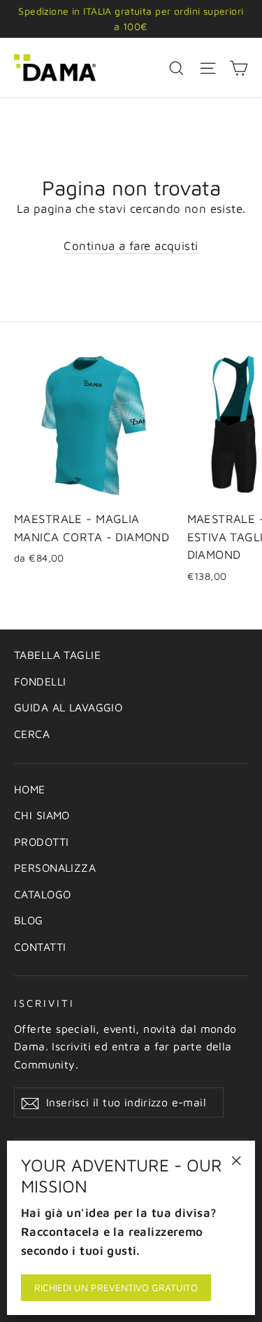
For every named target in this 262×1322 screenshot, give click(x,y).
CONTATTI (40, 946)
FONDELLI (40, 681)
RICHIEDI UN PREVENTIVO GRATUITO (116, 1287)
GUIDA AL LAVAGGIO (68, 707)
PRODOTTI (41, 841)
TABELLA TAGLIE (57, 654)
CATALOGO (42, 894)
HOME (29, 789)
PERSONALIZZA (55, 867)
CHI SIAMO (42, 815)
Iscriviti (44, 1003)
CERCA (32, 734)
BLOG (28, 920)
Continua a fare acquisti (131, 246)
